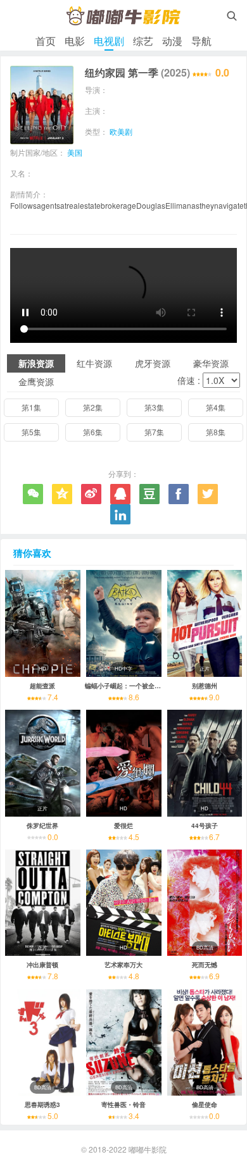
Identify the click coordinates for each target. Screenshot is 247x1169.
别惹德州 (204, 685)
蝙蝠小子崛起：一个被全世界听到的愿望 (142, 685)
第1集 (31, 407)
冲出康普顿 (42, 964)
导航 (201, 41)
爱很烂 (123, 825)
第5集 (31, 431)
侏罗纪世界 (42, 825)
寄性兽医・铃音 (123, 1104)
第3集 (154, 407)
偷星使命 (204, 1104)
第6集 (93, 431)
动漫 (172, 41)
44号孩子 (204, 825)
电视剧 (109, 41)
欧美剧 (121, 131)
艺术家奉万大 (123, 964)
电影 (75, 41)
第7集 (154, 431)
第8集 (215, 431)
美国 (74, 152)
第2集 (93, 407)
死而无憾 (204, 964)
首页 (45, 41)
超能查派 (42, 685)
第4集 (215, 407)
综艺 (143, 41)
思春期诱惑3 (42, 1104)
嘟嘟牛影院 (148, 1149)
